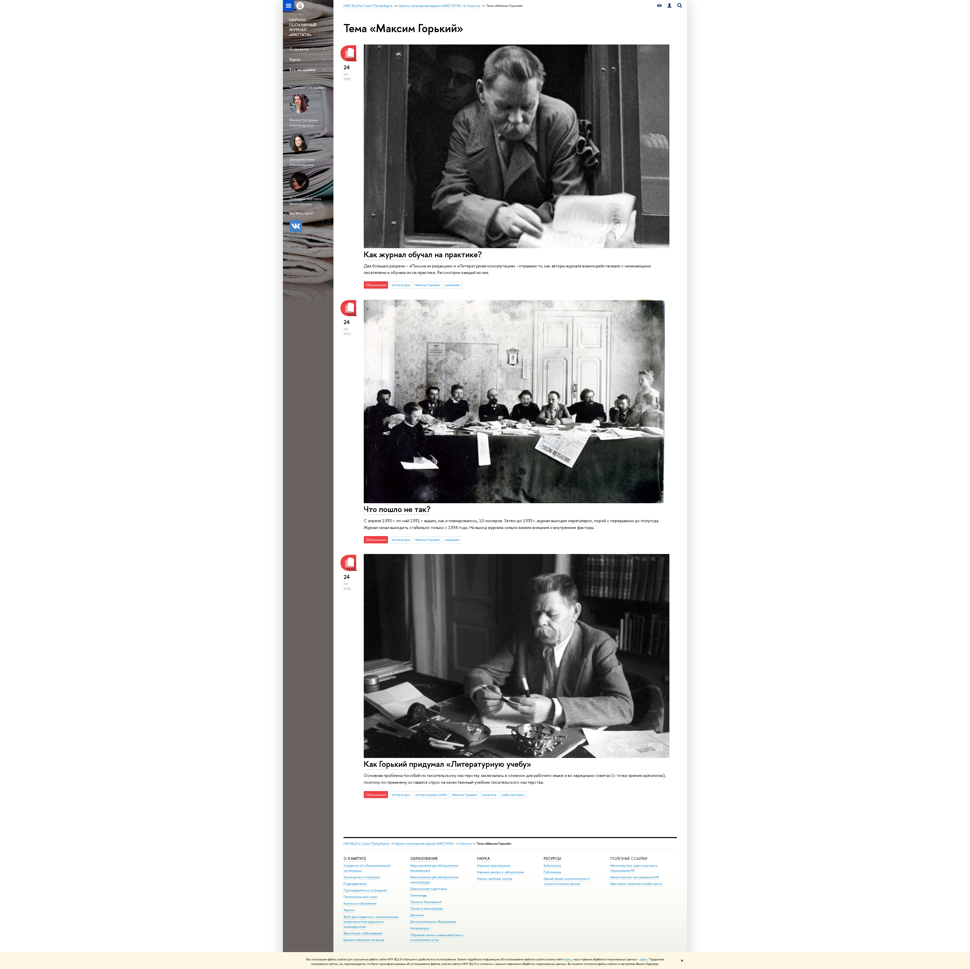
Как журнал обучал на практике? (423, 254)
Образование (424, 858)
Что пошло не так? (397, 509)
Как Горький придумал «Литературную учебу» (447, 763)
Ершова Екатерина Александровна (303, 122)
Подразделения (355, 884)
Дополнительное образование (433, 921)
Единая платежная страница (364, 940)
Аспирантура (419, 928)
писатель (489, 794)
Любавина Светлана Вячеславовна (305, 201)
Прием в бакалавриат (426, 902)
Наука (483, 858)
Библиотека (552, 865)
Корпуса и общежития (360, 903)
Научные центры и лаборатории (500, 872)
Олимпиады (418, 895)
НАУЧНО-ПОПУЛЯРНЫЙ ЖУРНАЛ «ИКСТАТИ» (303, 27)
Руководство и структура (362, 877)
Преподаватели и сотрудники (365, 890)
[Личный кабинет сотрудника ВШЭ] (669, 5)
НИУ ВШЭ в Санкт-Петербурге (367, 843)
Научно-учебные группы (494, 878)
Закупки (349, 910)
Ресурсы (552, 858)
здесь (568, 959)
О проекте (298, 49)
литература (401, 285)
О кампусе (355, 858)
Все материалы (302, 69)
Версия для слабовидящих (363, 933)
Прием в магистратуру (426, 908)
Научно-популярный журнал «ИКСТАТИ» (424, 843)
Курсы (294, 59)
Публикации (552, 872)
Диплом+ (417, 915)
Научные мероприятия (493, 865)
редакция (452, 539)
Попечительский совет (360, 897)
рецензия (452, 285)
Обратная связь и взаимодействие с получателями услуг (437, 937)
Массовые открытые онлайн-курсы (636, 884)
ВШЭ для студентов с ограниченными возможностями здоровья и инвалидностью (371, 922)
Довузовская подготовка (428, 889)
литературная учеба (431, 794)
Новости (465, 843)
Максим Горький (427, 285)
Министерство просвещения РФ (634, 877)
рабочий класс (513, 794)
